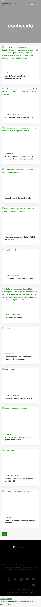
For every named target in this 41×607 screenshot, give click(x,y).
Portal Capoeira (6, 599)
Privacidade (24, 592)
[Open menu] (37, 4)
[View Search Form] (32, 4)
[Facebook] (9, 579)
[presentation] (20, 58)
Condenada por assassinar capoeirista (19, 278)
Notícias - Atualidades (12, 73)
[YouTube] (27, 579)
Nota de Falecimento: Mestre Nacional (19, 117)
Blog (9, 589)
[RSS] (33, 585)
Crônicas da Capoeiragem (12, 314)
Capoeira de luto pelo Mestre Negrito (18, 398)
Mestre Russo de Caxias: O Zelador (18, 198)
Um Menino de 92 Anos (13, 318)
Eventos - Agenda (10, 234)
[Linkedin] (33, 579)
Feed (17, 592)
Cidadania (8, 434)
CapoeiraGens (11, 592)
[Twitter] (15, 579)
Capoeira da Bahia (27, 589)
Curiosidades (9, 153)
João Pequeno (16, 589)
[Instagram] (21, 579)
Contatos (31, 592)
